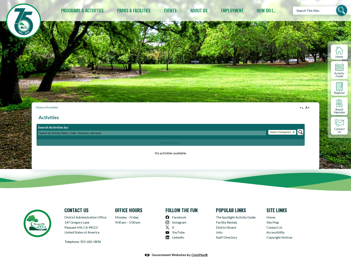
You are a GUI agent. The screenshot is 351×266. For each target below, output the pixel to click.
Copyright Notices (279, 237)
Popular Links (231, 210)
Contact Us (274, 227)
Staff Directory (226, 237)
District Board (226, 227)
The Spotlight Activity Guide (236, 217)
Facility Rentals (226, 222)
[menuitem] (82, 10)
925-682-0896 (90, 241)
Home (40, 107)
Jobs (219, 232)
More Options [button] (171, 142)
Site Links (276, 210)
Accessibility (275, 232)
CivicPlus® (199, 255)
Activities (52, 107)
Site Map (272, 222)
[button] (341, 10)
